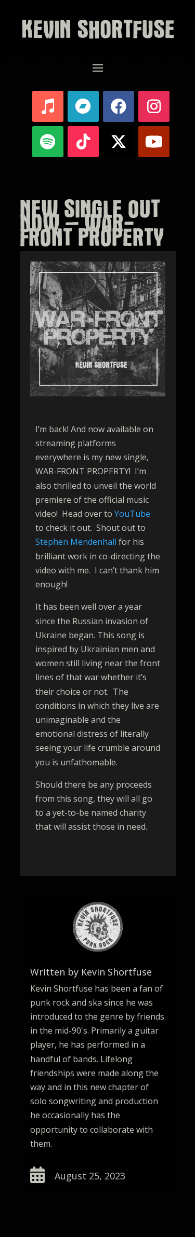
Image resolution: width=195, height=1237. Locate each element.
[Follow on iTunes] (47, 106)
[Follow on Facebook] (118, 106)
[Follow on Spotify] (47, 141)
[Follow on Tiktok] (83, 141)
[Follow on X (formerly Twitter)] (118, 141)
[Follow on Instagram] (154, 106)
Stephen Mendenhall (75, 541)
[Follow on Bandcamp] (83, 106)
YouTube (132, 513)
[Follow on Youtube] (154, 141)
